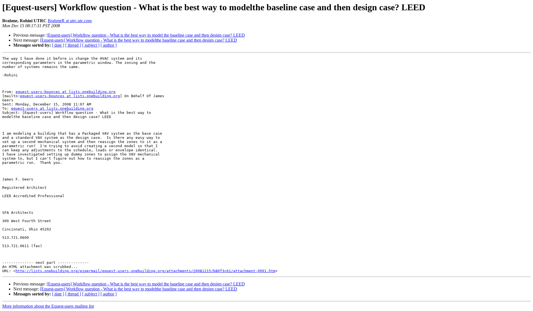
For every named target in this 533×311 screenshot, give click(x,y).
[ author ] (108, 45)
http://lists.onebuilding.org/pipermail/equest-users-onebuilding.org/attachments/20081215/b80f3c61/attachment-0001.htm (145, 271)
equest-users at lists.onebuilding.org (52, 108)
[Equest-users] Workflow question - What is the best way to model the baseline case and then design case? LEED (146, 35)
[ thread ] (73, 45)
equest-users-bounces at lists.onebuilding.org (65, 92)
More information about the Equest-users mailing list (48, 306)
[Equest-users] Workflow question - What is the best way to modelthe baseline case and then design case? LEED (138, 40)
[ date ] (58, 45)
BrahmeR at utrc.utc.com (70, 20)
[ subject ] (90, 45)
